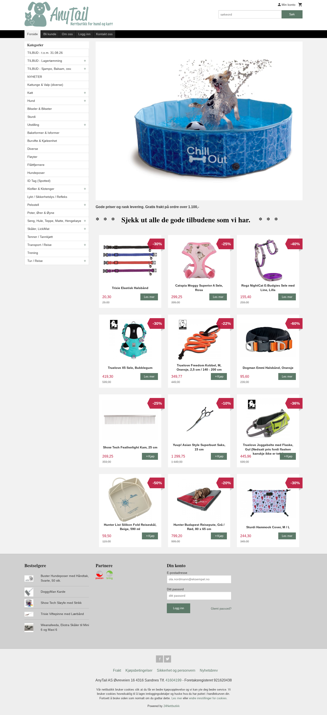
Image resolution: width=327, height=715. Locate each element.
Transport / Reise (39, 245)
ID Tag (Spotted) (38, 181)
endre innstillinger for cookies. (208, 698)
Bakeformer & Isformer (43, 133)
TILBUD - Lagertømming (44, 60)
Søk (292, 14)
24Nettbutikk (172, 706)
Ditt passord (175, 589)
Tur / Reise (35, 261)
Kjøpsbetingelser (138, 670)
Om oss (67, 34)
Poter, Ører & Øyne (40, 213)
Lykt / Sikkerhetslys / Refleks (47, 197)
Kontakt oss (104, 34)
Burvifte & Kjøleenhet (42, 141)
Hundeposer (36, 173)
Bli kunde (49, 34)
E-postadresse (177, 572)
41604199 (174, 680)
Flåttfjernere (35, 165)
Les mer (177, 698)
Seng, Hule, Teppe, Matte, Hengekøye (54, 221)
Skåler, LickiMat (38, 229)
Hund (31, 100)
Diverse (32, 149)
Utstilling (33, 125)
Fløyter (32, 157)
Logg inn (84, 34)
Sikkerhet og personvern (176, 670)
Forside (32, 34)
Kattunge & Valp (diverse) (45, 84)
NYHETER (34, 76)
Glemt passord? (221, 608)
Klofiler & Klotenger (40, 189)
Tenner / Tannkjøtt (40, 237)
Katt (30, 92)
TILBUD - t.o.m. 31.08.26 (45, 52)
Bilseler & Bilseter (39, 108)
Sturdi (31, 116)
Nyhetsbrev (209, 670)
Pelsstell (33, 205)
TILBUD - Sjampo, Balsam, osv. (49, 68)
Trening (32, 253)
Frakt (117, 670)
